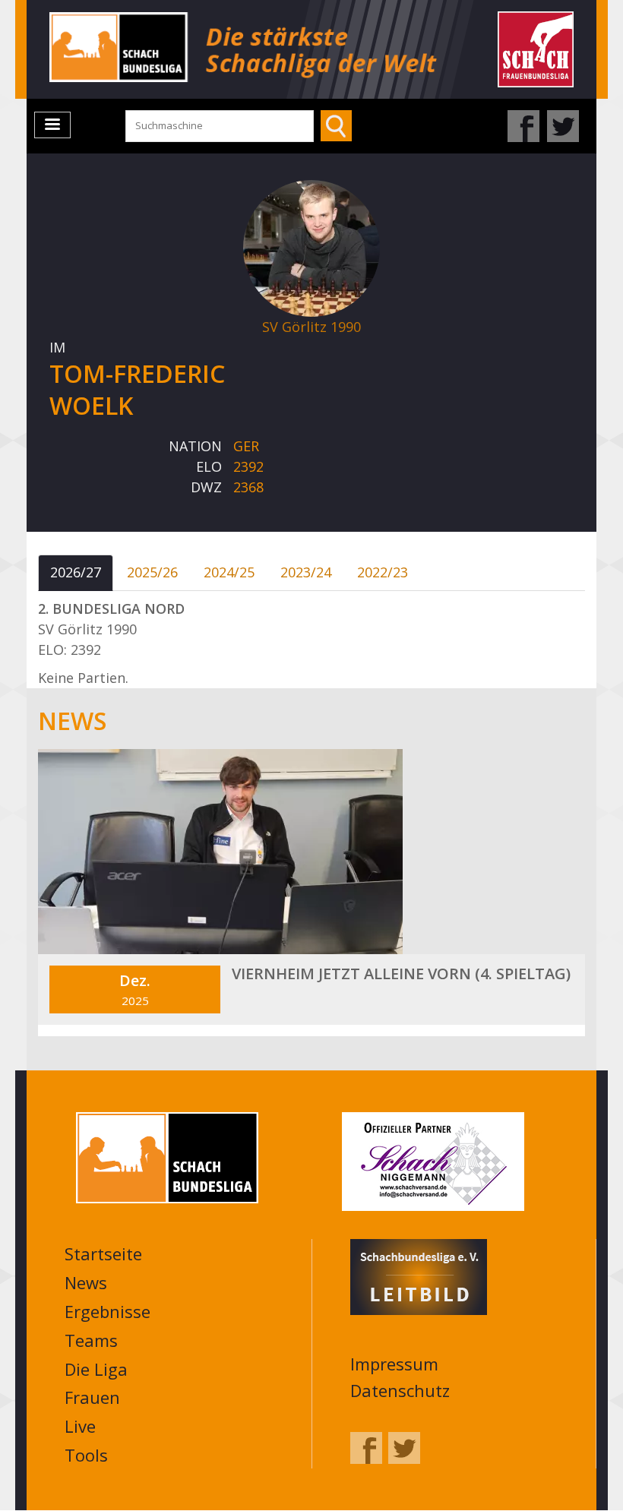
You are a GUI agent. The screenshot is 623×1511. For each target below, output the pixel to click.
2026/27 (75, 572)
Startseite (103, 1253)
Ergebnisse (107, 1311)
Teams (91, 1340)
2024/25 (229, 572)
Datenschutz (400, 1390)
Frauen (92, 1397)
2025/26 (152, 572)
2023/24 (305, 572)
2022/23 (382, 572)
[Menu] (52, 125)
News (86, 1282)
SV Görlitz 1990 (311, 327)
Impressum (394, 1363)
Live (80, 1426)
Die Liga (96, 1369)
